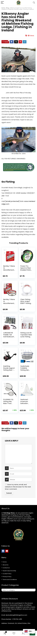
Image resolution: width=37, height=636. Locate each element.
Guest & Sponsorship (9, 571)
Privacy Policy (7, 576)
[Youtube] (6, 551)
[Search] (34, 2)
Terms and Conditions (10, 579)
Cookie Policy (7, 574)
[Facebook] (3, 551)
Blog (7, 8)
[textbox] (18, 590)
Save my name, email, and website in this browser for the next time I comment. (18, 486)
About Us (5, 565)
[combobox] (18, 590)
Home (3, 8)
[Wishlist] (14, 633)
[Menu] (2, 2)
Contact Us (6, 568)
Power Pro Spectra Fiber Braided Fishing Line (26, 269)
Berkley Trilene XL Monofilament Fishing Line (9, 269)
